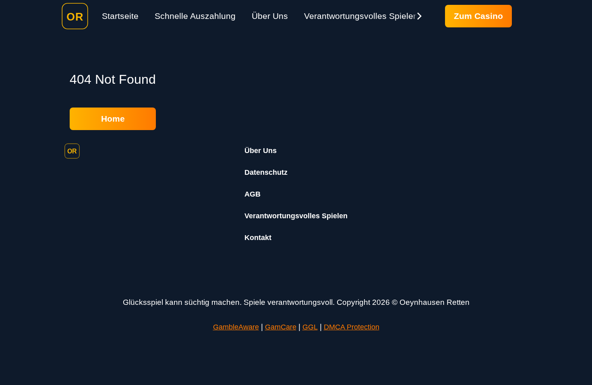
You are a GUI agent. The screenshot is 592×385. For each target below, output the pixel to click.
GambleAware (236, 327)
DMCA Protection (351, 327)
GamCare (280, 327)
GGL (310, 327)
